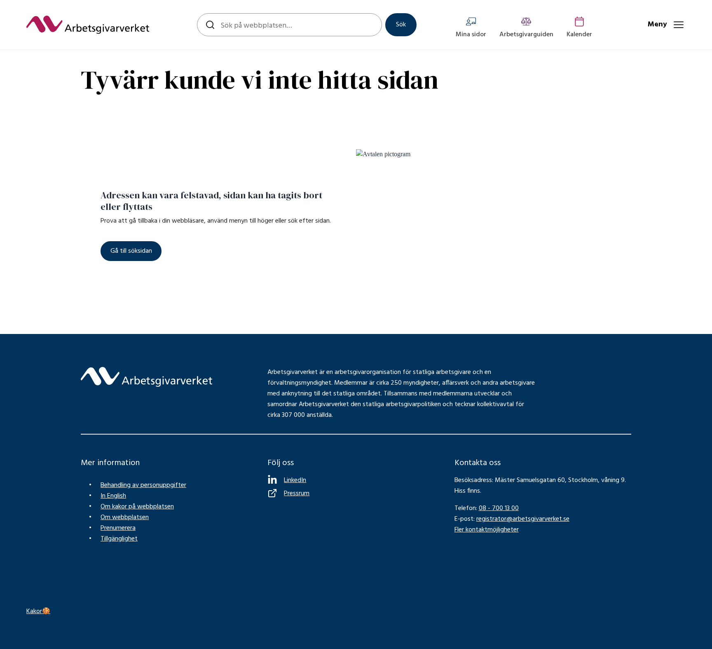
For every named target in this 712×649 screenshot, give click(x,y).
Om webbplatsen (125, 517)
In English (113, 496)
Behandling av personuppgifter (143, 485)
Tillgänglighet (119, 539)
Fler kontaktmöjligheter (486, 529)
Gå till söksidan (131, 251)
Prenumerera (118, 528)
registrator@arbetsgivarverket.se (522, 519)
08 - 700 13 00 (499, 508)
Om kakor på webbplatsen (137, 506)
